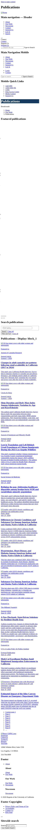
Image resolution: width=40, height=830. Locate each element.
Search (7, 34)
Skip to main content (8, 2)
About (7, 22)
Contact (8, 28)
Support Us (9, 30)
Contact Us (9, 810)
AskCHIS (8, 86)
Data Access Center (12, 92)
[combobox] (16, 826)
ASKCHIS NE (10, 88)
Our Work (8, 24)
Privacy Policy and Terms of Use (16, 806)
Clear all (11, 331)
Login (7, 71)
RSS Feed (8, 812)
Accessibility (9, 808)
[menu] (20, 60)
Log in (7, 32)
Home (7, 110)
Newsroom (9, 26)
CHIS (7, 90)
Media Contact (10, 94)
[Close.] (2, 816)
